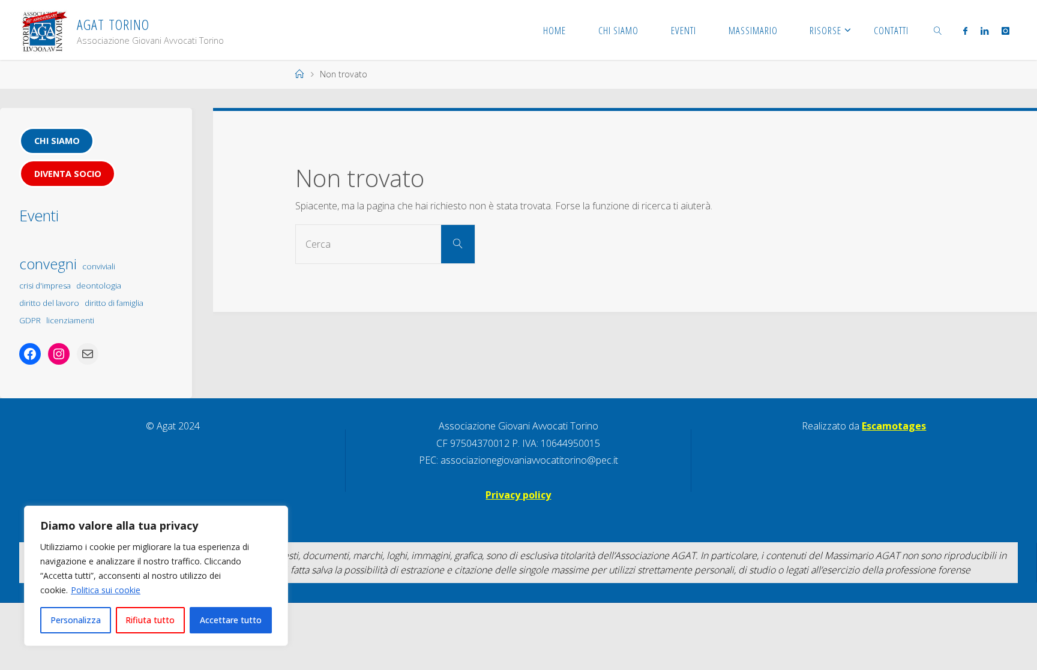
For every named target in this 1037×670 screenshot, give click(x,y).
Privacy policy (518, 494)
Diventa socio (67, 173)
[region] (156, 576)
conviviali (98, 266)
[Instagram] (1005, 30)
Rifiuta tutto (150, 620)
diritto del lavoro (49, 303)
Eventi (39, 215)
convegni (48, 264)
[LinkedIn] (984, 30)
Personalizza (75, 620)
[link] (938, 30)
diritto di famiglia (114, 303)
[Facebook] (964, 30)
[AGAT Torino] (44, 30)
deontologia (98, 285)
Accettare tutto (231, 620)
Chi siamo (57, 140)
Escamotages (894, 425)
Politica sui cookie (105, 590)
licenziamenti (70, 320)
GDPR (30, 320)
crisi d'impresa (45, 285)
